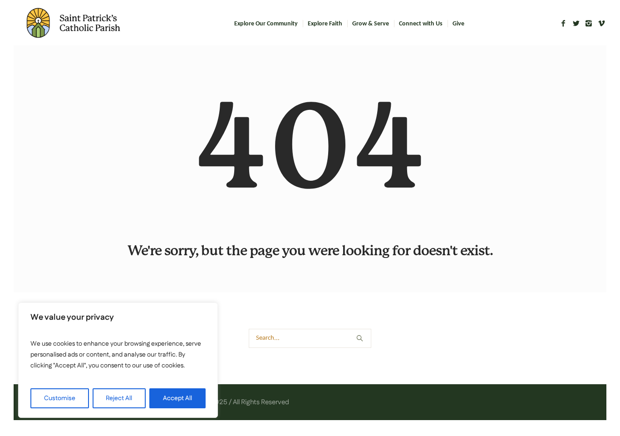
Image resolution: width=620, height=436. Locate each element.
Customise (59, 398)
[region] (118, 360)
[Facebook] (563, 23)
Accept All (177, 398)
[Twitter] (576, 23)
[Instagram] (588, 23)
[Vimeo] (601, 23)
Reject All (119, 398)
